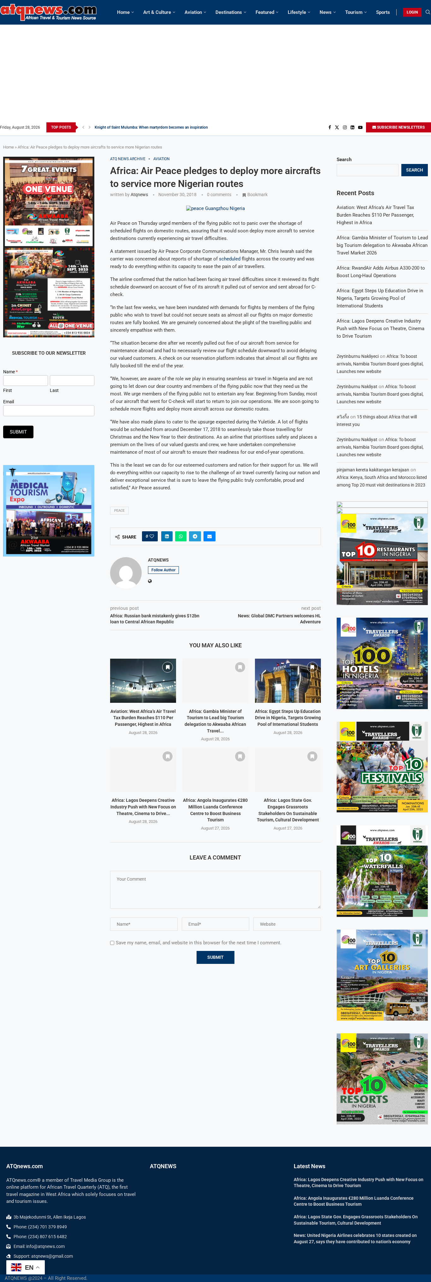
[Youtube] (360, 127)
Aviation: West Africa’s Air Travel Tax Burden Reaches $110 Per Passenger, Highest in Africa (143, 718)
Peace (119, 511)
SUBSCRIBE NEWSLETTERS (400, 127)
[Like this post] (152, 536)
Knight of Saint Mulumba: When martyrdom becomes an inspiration (151, 127)
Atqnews (139, 194)
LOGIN (412, 12)
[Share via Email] (210, 536)
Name (10, 371)
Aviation (193, 12)
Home (123, 12)
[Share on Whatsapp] (180, 536)
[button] (83, 127)
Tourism (354, 12)
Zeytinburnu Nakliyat (357, 386)
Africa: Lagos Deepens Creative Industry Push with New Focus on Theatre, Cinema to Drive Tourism (380, 328)
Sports (383, 12)
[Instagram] (345, 127)
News (326, 12)
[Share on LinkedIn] (167, 536)
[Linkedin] (352, 127)
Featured (265, 12)
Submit (18, 432)
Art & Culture (157, 12)
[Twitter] (336, 127)
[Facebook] (329, 127)
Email (8, 401)
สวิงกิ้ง (343, 416)
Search (344, 159)
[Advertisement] (215, 75)
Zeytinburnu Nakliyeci (358, 356)
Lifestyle (297, 12)
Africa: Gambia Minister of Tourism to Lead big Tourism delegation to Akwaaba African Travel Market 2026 (382, 245)
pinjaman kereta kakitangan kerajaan (373, 469)
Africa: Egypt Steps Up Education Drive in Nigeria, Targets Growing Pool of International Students (288, 718)
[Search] (428, 12)
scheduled (229, 259)
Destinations (229, 12)
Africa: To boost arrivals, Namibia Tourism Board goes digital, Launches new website (380, 364)
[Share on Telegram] (195, 536)
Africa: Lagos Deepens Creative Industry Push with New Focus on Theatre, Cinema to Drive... (143, 807)
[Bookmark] (167, 667)
